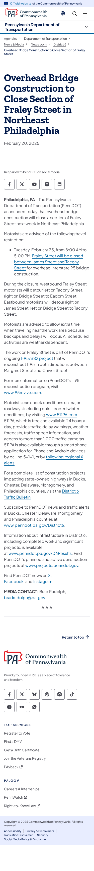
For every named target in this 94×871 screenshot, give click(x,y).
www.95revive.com (22, 392)
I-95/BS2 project (37, 358)
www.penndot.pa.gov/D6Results (40, 553)
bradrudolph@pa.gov (24, 597)
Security (42, 835)
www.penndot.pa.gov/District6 (34, 525)
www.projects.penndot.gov (51, 565)
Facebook (14, 581)
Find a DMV (13, 741)
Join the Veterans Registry (25, 758)
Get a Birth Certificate (22, 750)
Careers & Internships (21, 789)
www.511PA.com (61, 414)
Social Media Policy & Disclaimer (25, 839)
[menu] (85, 14)
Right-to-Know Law (20, 806)
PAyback (11, 767)
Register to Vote (17, 733)
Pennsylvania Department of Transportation (32, 27)
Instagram (42, 581)
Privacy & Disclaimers (40, 831)
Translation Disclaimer (18, 835)
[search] (74, 14)
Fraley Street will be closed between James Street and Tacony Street (48, 261)
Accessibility (12, 831)
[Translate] (62, 13)
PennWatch (13, 797)
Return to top (73, 637)
